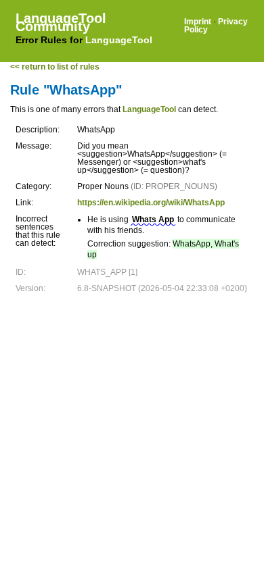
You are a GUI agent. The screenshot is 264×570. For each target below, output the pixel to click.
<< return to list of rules (55, 67)
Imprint (197, 21)
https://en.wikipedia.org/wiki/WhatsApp (151, 202)
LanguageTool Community (61, 22)
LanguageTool (118, 39)
